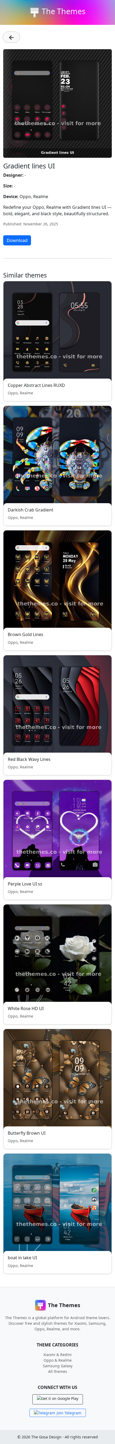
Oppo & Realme (58, 1360)
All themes (57, 1371)
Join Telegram (69, 1412)
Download (17, 240)
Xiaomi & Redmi (57, 1354)
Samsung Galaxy (57, 1365)
